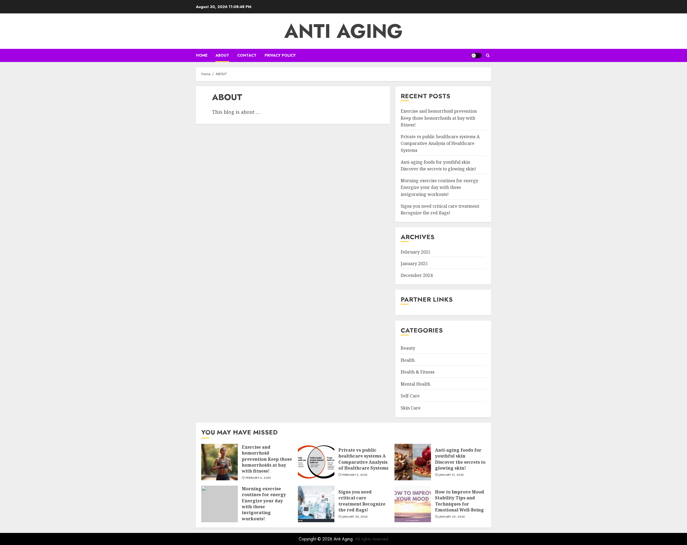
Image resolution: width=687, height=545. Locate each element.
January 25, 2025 (355, 517)
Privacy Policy (280, 55)
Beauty (408, 348)
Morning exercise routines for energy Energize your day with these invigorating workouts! (439, 187)
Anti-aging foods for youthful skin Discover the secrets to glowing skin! (460, 459)
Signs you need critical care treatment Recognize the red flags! (361, 501)
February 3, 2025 (354, 475)
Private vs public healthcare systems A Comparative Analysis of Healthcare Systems (440, 143)
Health (408, 360)
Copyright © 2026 (316, 539)
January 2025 (414, 263)
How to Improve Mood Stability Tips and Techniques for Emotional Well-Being (459, 501)
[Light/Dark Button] (476, 55)
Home (201, 55)
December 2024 (417, 275)
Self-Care (410, 396)
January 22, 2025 (452, 517)
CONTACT (247, 55)
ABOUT (222, 55)
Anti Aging (343, 31)
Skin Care (411, 408)
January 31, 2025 (451, 475)
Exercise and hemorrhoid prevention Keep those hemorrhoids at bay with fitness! (439, 118)
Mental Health (415, 384)
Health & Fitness (417, 372)
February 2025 (415, 252)
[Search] (487, 55)
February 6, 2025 (258, 478)
